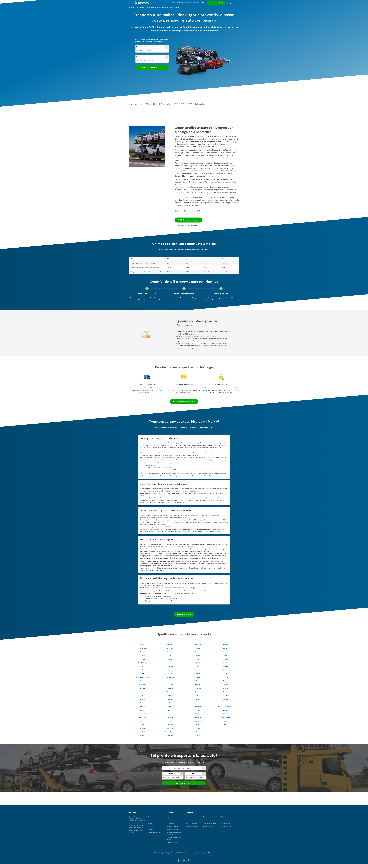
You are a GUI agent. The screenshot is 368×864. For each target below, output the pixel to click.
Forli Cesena (170, 677)
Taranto (225, 666)
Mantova (170, 728)
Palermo (198, 673)
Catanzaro (142, 728)
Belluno (142, 681)
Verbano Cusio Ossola (225, 706)
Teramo (225, 670)
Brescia (142, 703)
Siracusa (225, 659)
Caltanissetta (142, 714)
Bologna (142, 695)
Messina (198, 644)
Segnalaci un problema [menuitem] (173, 817)
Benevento (142, 684)
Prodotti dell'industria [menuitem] (209, 823)
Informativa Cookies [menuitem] (172, 829)
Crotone (170, 652)
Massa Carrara (170, 732)
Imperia (170, 695)
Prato (198, 710)
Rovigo (198, 735)
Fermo (170, 663)
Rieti (197, 725)
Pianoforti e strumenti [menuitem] (192, 826)
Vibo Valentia (225, 717)
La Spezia (170, 703)
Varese (225, 699)
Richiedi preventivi (150, 67)
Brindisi (142, 706)
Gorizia (170, 688)
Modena (198, 652)
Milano (198, 648)
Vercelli (225, 710)
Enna (170, 659)
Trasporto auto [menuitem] (190, 817)
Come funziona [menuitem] (177, 3)
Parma (198, 677)
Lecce (170, 710)
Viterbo (225, 725)
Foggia (170, 673)
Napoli (198, 655)
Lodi (170, 721)
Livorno (170, 717)
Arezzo (142, 659)
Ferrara (170, 666)
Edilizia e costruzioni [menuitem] (191, 823)
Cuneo (170, 655)
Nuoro (198, 663)
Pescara (198, 688)
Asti (142, 666)
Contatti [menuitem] (150, 829)
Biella (142, 692)
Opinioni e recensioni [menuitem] (154, 832)
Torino (225, 677)
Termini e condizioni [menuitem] (172, 823)
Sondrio (225, 663)
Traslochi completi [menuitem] (226, 823)
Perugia (197, 684)
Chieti (142, 732)
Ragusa (197, 714)
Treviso (225, 688)
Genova (170, 684)
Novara (198, 659)
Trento (225, 684)
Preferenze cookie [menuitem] (172, 842)
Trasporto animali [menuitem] (208, 826)
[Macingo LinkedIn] (189, 860)
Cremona (170, 648)
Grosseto (170, 692)
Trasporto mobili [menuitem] (190, 820)
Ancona (142, 652)
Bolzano (142, 699)
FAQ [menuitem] (203, 3)
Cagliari (142, 710)
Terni (225, 673)
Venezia (225, 703)
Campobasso (142, 717)
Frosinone (170, 681)
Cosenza (170, 644)
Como (142, 735)
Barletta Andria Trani (143, 677)
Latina (170, 706)
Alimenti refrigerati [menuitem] (208, 820)
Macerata (170, 725)
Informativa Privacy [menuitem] (172, 826)
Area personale (232, 3)
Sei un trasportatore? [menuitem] (192, 3)
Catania (142, 725)
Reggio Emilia (197, 721)
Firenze (170, 670)
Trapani (225, 681)
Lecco (170, 714)
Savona (225, 652)
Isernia (170, 699)
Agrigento (142, 644)
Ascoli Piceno (142, 663)
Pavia (198, 681)
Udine (226, 695)
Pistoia (198, 699)
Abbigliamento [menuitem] (225, 817)
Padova (197, 670)
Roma (198, 732)
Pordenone (198, 703)
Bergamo (142, 688)
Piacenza (198, 692)
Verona (225, 714)
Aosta (142, 655)
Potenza (198, 706)
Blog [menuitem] (149, 826)
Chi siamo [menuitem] (151, 820)
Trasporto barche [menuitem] (226, 820)
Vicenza (225, 721)
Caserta (142, 721)
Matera (170, 735)
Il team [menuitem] (150, 823)
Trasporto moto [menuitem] (207, 817)
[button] (130, 3)
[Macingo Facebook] (178, 860)
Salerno (225, 644)
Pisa (197, 695)
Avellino (142, 670)
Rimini (198, 728)
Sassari (225, 648)
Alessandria (142, 648)
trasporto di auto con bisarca (151, 443)
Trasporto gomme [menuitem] (226, 826)
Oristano (198, 666)
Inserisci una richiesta (216, 3)
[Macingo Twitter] (184, 860)
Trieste (225, 692)
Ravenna (198, 717)
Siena (225, 655)
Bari (142, 673)
